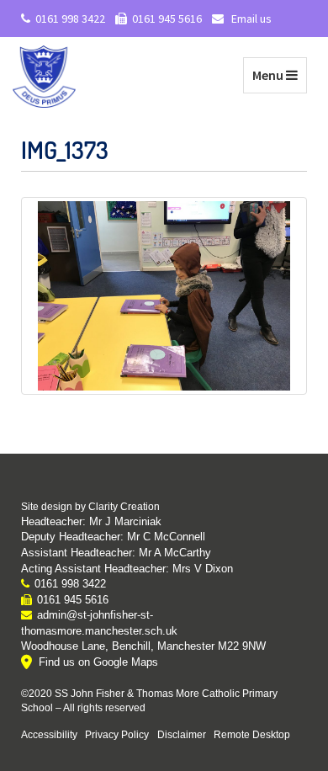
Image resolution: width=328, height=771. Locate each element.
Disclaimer (181, 734)
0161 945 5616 (167, 18)
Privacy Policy (117, 734)
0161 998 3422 (70, 18)
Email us (250, 18)
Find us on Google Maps (98, 662)
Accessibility (49, 734)
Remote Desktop (252, 734)
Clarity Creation (124, 507)
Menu (279, 74)
